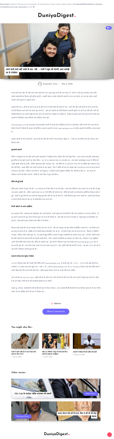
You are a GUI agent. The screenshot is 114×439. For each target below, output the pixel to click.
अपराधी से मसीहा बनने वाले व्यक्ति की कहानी (85, 352)
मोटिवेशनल (57, 304)
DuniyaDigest (56, 15)
